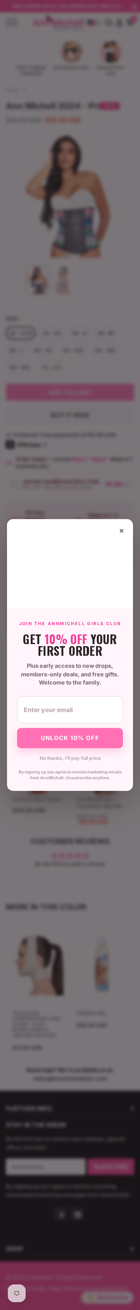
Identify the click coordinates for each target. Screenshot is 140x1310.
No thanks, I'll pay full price (70, 758)
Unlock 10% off (70, 738)
